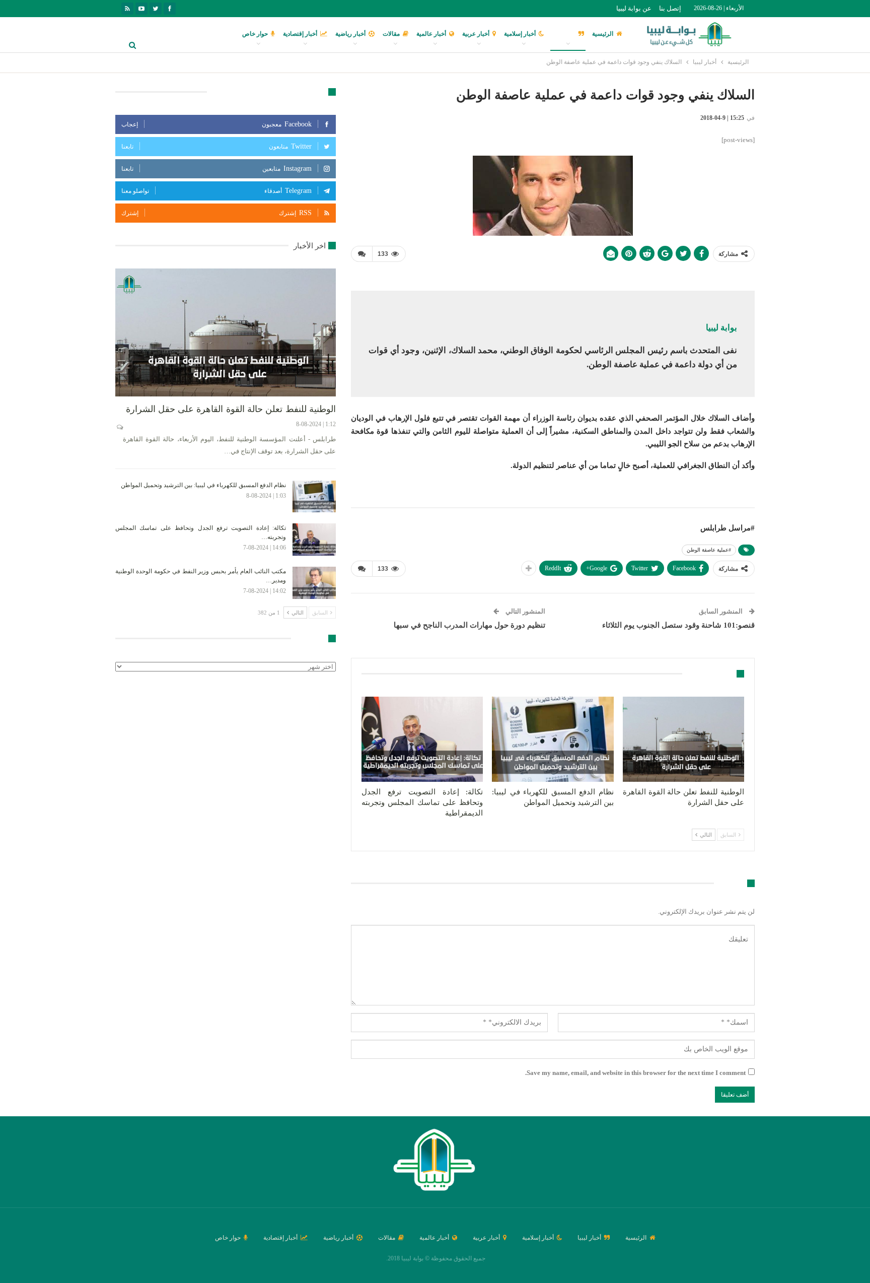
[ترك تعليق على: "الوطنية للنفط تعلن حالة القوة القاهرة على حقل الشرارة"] (119, 427)
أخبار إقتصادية (300, 33)
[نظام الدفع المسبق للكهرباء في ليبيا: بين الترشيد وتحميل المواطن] (552, 739)
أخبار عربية (475, 33)
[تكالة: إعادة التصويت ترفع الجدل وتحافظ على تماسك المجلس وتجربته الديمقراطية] (422, 739)
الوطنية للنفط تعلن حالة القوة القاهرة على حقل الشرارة (231, 409)
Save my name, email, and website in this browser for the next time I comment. (635, 1072)
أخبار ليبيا (563, 33)
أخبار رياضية (350, 33)
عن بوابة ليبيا (633, 8)
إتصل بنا (670, 8)
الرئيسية (602, 33)
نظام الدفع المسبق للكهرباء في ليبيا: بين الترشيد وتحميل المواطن (203, 485)
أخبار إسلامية (520, 33)
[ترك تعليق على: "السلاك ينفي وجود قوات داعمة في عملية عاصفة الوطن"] (361, 254)
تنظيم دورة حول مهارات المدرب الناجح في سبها (469, 625)
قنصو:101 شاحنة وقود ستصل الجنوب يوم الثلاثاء (678, 625)
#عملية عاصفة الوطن (709, 550)
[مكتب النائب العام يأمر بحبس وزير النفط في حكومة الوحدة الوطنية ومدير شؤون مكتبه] (314, 583)
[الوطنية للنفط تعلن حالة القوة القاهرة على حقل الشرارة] (683, 739)
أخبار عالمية (431, 33)
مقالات (391, 33)
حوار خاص (255, 33)
